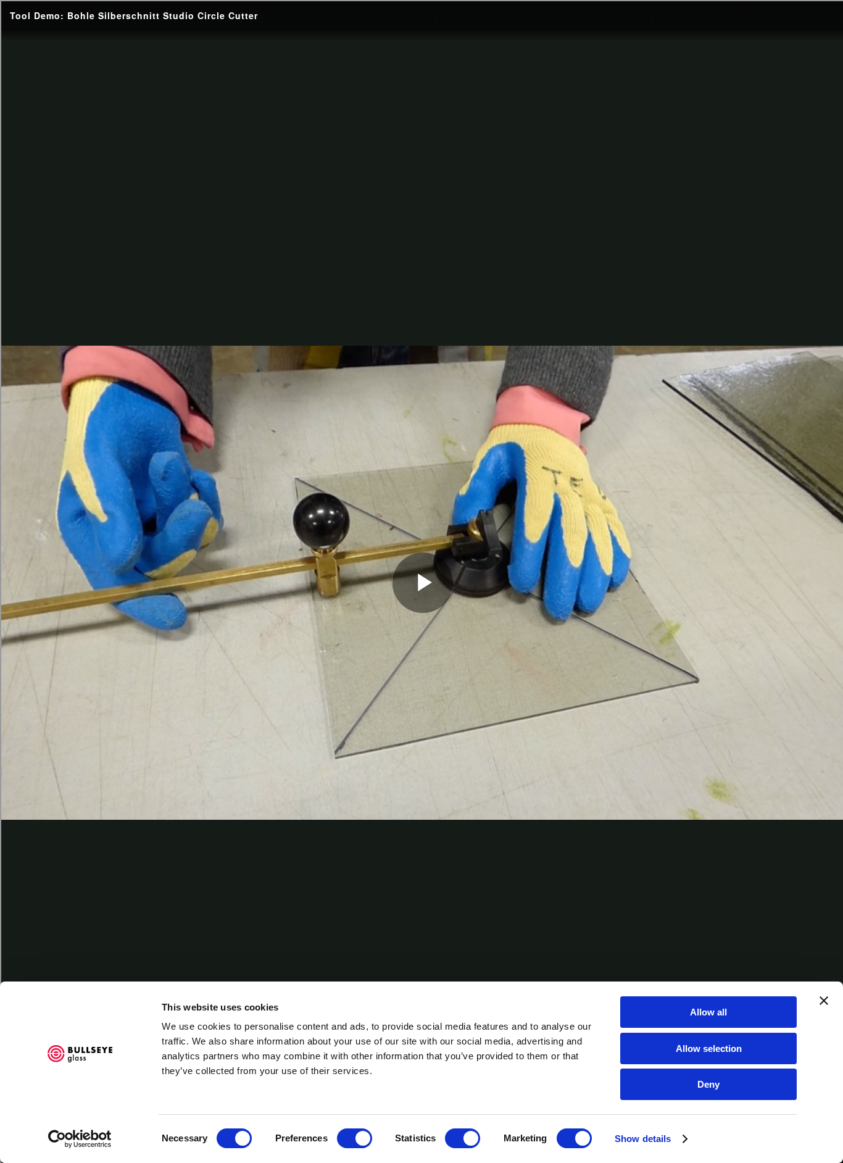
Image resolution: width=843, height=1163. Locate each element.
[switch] (354, 1138)
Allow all (708, 1012)
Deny (708, 1084)
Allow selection (709, 1048)
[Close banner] (824, 1000)
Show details (643, 1138)
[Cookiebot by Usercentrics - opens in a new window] (80, 1139)
